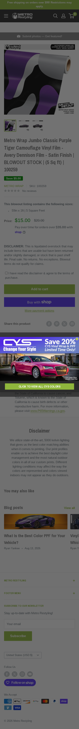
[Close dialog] (77, 339)
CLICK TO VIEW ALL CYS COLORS (40, 386)
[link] (39, 359)
